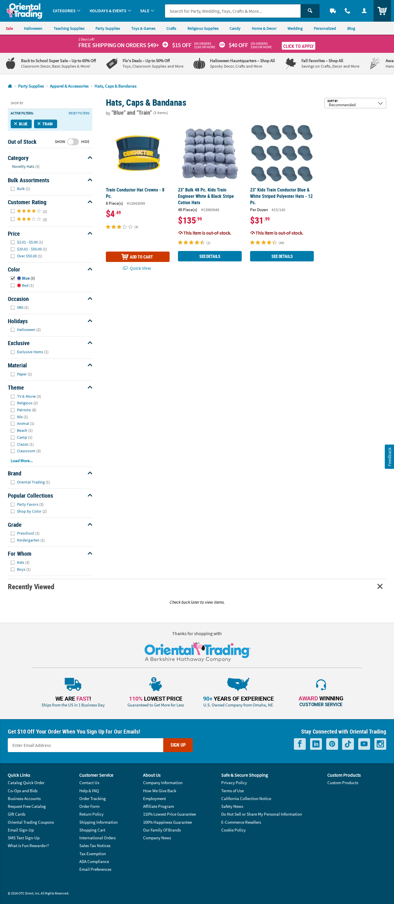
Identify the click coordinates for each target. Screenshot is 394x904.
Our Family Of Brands (162, 830)
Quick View (140, 268)
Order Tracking (92, 798)
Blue (23, 124)
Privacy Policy (234, 782)
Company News (157, 837)
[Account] (364, 11)
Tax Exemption (92, 853)
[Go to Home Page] (10, 86)
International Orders (97, 837)
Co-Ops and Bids (22, 790)
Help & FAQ (89, 790)
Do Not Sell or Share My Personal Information (261, 814)
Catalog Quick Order (26, 782)
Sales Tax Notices (94, 845)
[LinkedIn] (316, 744)
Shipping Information (98, 822)
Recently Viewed (31, 586)
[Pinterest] (332, 744)
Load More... (22, 460)
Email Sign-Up (21, 830)
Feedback (389, 456)
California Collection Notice (246, 798)
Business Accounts (24, 798)
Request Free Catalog (27, 806)
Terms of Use (232, 790)
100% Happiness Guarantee (167, 822)
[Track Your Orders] (332, 11)
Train (47, 124)
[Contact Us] (347, 11)
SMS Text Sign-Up (24, 837)
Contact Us (89, 782)
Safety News (232, 806)
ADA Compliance (94, 861)
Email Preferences (95, 869)
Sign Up (178, 745)
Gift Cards (16, 814)
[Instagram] (380, 744)
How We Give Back (159, 790)
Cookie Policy (233, 830)
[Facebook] (300, 744)
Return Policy (91, 814)
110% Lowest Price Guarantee (169, 814)
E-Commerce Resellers (241, 822)
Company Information (163, 782)
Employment (154, 798)
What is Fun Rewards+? (28, 845)
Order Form (89, 806)
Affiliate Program (158, 806)
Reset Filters (79, 113)
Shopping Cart (92, 830)
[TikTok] (348, 744)
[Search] (310, 11)
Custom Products (342, 782)
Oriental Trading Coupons (31, 822)
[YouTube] (364, 744)
